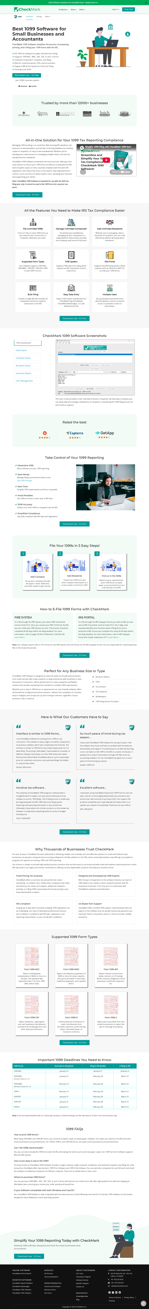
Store (73, 10)
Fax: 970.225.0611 (117, 1283)
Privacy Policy (129, 1297)
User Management (24, 380)
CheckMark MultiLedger (21, 1286)
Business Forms (50, 1290)
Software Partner (82, 1280)
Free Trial (128, 9)
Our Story (79, 1273)
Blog (77, 1299)
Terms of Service (115, 1297)
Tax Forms (48, 1293)
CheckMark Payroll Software (22, 1283)
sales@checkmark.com (119, 1286)
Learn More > (20, 637)
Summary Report (23, 373)
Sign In (115, 9)
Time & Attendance (51, 1277)
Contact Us (80, 1287)
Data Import (21, 350)
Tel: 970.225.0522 (117, 1279)
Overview (29, 16)
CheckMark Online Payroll (21, 1273)
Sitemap (112, 1301)
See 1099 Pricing (24, 480)
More (81, 10)
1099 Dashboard (23, 342)
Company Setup (23, 358)
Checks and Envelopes (52, 1286)
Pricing (39, 16)
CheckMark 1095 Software (21, 1293)
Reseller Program (82, 1283)
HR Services (48, 1273)
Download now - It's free (27, 75)
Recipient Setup (23, 365)
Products (63, 10)
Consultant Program (83, 1277)
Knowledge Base (82, 1296)
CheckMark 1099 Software (21, 1290)
